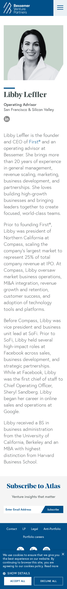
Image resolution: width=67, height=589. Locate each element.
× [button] (62, 554)
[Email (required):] (22, 509)
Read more (51, 566)
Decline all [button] (48, 581)
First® (35, 142)
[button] (60, 8)
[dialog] (33, 569)
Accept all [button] (17, 581)
